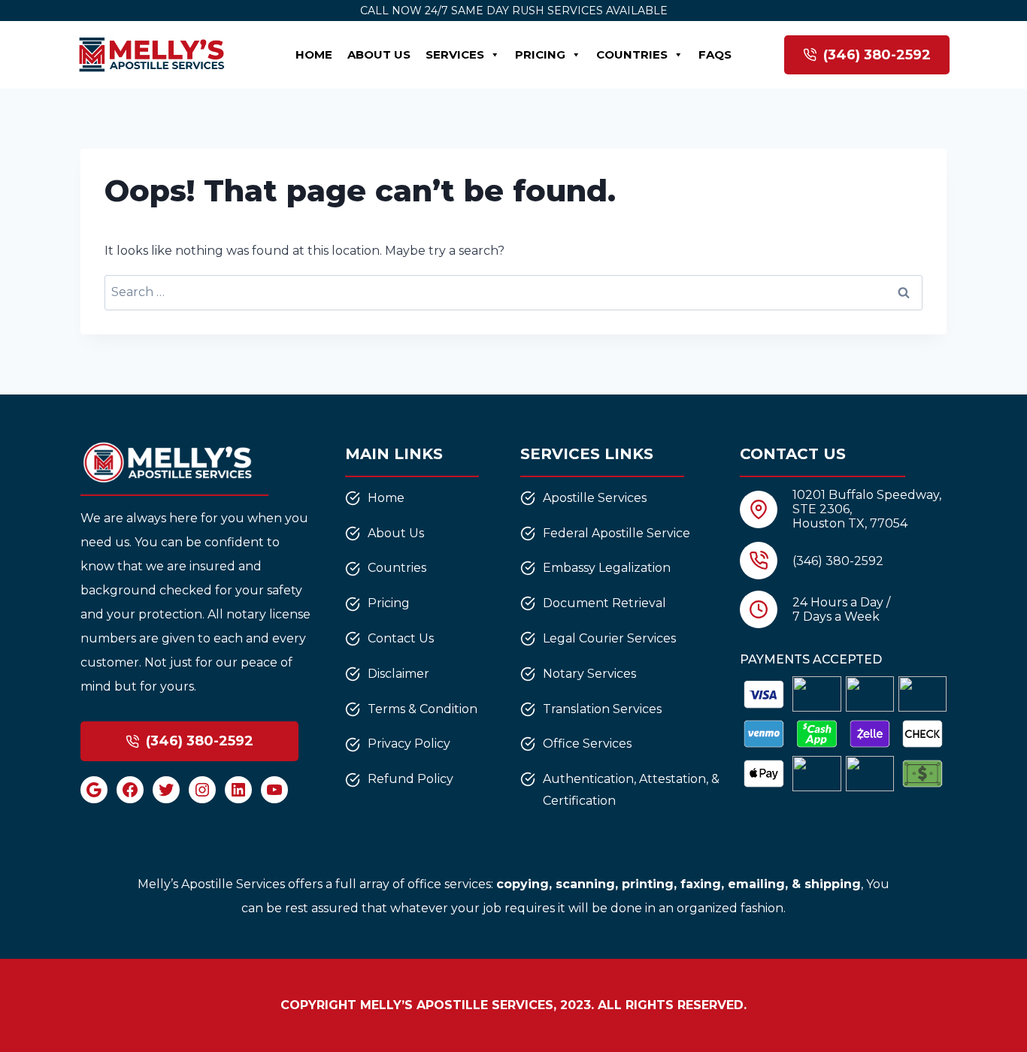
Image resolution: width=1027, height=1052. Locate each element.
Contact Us (401, 638)
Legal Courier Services (609, 638)
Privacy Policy (409, 743)
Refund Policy (410, 779)
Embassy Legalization (607, 568)
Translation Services (602, 709)
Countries (632, 54)
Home (313, 54)
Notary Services (589, 674)
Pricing (540, 54)
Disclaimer (398, 674)
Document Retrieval (604, 603)
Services (455, 54)
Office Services (587, 743)
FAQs (715, 54)
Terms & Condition (422, 709)
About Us (378, 54)
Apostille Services (595, 498)
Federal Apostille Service (616, 533)
